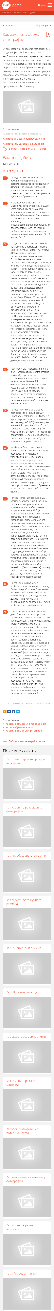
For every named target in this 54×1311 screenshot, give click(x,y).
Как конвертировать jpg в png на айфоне (26, 761)
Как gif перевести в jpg (21, 1273)
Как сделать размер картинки (26, 1036)
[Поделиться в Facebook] (13, 711)
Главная (5, 12)
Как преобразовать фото (20, 727)
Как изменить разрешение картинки (23, 143)
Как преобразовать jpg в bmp (26, 855)
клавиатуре (17, 256)
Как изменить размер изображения (26, 723)
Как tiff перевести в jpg (21, 992)
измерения (28, 275)
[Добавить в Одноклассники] (4, 711)
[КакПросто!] (12, 5)
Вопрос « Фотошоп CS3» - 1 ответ (27, 148)
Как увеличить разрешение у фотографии (25, 1179)
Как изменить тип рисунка (23, 948)
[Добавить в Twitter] (18, 711)
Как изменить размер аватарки (20, 1227)
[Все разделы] (50, 5)
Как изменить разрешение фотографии (24, 809)
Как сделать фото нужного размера (23, 902)
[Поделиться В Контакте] (9, 711)
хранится (45, 193)
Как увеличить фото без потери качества (22, 1131)
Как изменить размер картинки (20, 1083)
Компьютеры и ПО (19, 12)
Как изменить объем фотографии (24, 730)
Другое (32, 12)
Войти (42, 5)
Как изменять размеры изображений (24, 138)
